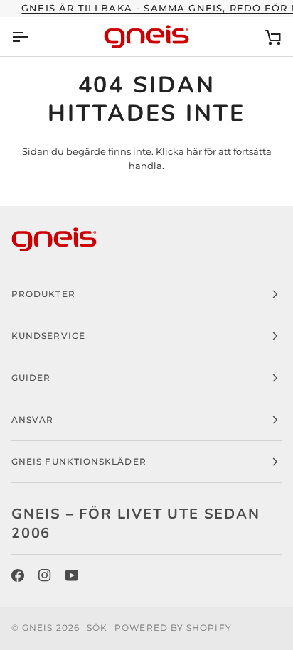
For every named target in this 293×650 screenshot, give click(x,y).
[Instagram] (44, 575)
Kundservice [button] (48, 335)
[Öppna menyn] (32, 36)
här (194, 151)
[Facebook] (17, 575)
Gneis (37, 627)
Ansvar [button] (32, 419)
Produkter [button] (43, 293)
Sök (97, 627)
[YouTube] (71, 575)
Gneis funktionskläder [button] (78, 461)
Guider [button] (30, 377)
